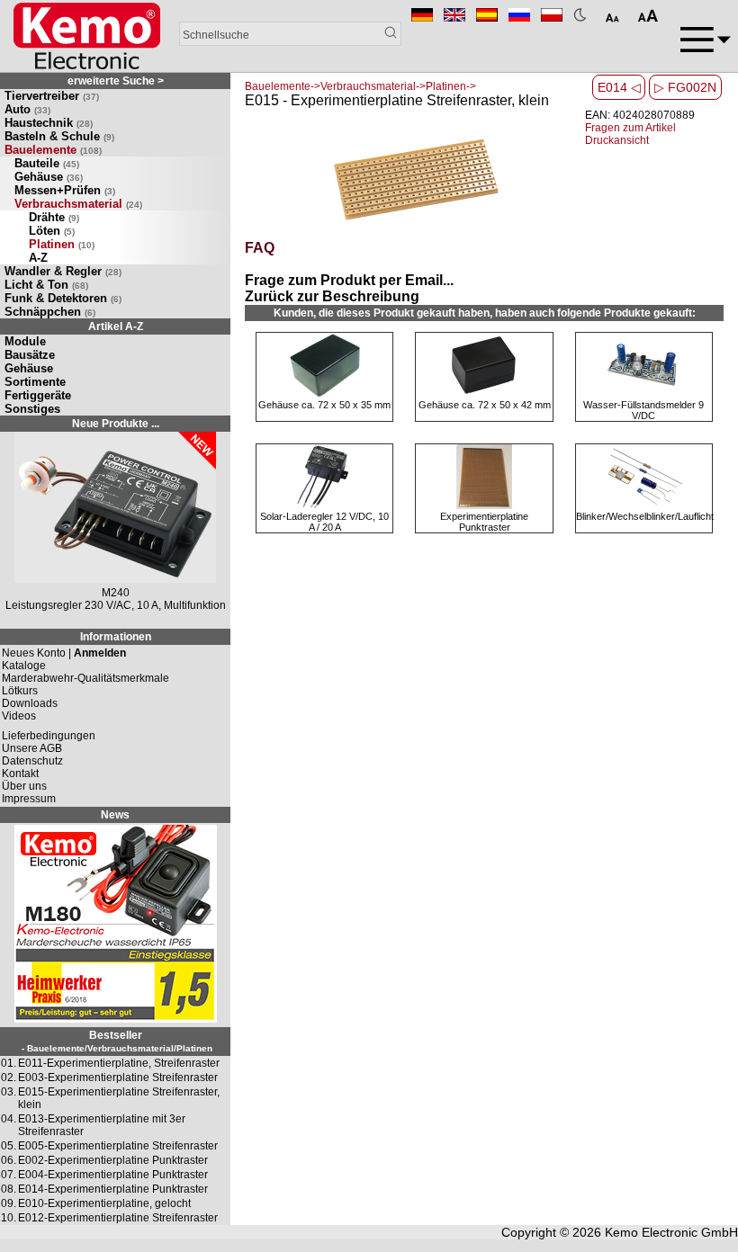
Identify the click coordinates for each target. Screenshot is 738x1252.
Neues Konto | (64, 653)
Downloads (30, 703)
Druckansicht (617, 140)
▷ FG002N (685, 87)
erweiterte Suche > (116, 81)
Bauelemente (53, 149)
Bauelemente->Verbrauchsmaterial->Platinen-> (360, 86)
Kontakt (20, 773)
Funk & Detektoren (63, 298)
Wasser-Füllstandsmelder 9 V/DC (643, 410)
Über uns (24, 786)
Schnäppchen (49, 311)
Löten (52, 230)
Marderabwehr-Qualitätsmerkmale (85, 678)
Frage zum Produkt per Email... (349, 280)
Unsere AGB (32, 748)
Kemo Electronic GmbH (671, 1232)
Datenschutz (32, 761)
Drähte (54, 217)
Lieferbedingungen (48, 735)
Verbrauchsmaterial (78, 203)
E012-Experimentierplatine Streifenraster (118, 1218)
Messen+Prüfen (64, 190)
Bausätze (29, 355)
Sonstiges (32, 409)
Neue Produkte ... (115, 423)
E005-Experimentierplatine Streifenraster (118, 1146)
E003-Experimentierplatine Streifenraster (118, 1077)
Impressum (29, 798)
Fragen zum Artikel (630, 127)
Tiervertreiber (51, 96)
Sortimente (35, 382)
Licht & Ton (46, 284)
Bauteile (46, 163)
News (115, 815)
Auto (27, 109)
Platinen (61, 244)
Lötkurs (20, 690)
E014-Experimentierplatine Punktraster (113, 1189)
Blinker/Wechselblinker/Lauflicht (645, 516)
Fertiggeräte (37, 395)
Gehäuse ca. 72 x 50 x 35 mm (324, 404)
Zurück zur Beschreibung (332, 296)
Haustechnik (48, 123)
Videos (19, 716)
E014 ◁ (619, 87)
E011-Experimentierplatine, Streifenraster (119, 1063)
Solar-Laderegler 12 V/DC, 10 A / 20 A (324, 521)
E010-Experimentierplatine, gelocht (104, 1203)
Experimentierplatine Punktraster (484, 521)
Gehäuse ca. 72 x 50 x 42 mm (484, 404)
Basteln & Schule (59, 136)
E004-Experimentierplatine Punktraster (113, 1174)
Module (25, 341)
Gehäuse (48, 176)
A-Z (38, 257)
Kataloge (24, 665)
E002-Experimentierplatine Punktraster (113, 1160)
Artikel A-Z (115, 326)
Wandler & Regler (63, 271)
